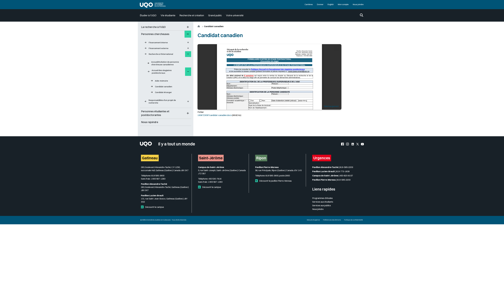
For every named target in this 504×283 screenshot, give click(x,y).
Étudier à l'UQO (148, 15)
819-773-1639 (343, 171)
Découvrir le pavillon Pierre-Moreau (275, 180)
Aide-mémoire (161, 81)
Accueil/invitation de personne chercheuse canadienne (165, 63)
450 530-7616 (214, 178)
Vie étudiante (168, 15)
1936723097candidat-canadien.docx (215, 115)
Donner (320, 4)
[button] (188, 27)
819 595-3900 (157, 175)
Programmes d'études (322, 198)
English (331, 4)
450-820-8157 (346, 175)
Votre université (234, 15)
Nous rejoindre (149, 122)
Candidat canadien (163, 86)
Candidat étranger (163, 92)
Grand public (215, 15)
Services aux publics (321, 205)
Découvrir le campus (154, 207)
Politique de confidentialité (353, 220)
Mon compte (343, 4)
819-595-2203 (346, 167)
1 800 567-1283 (158, 178)
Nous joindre (358, 4)
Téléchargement (331, 106)
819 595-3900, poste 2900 (278, 175)
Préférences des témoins (332, 220)
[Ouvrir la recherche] (361, 15)
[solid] (143, 207)
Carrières (309, 4)
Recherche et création (192, 15)
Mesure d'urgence (313, 220)
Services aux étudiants (322, 201)
